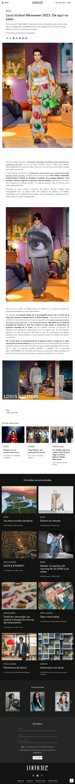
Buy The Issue (61, 3)
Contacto (29, 781)
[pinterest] (13, 38)
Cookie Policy (53, 781)
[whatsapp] (23, 38)
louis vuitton (11, 413)
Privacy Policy (37, 752)
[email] (7, 38)
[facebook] (10, 38)
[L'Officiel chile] (37, 2)
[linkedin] (16, 38)
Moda (9, 11)
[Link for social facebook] (33, 776)
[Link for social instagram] (37, 776)
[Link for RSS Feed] (42, 776)
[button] (67, 254)
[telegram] (26, 38)
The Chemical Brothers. (38, 322)
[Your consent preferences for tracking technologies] (71, 780)
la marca (56, 178)
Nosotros (20, 781)
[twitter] (19, 38)
